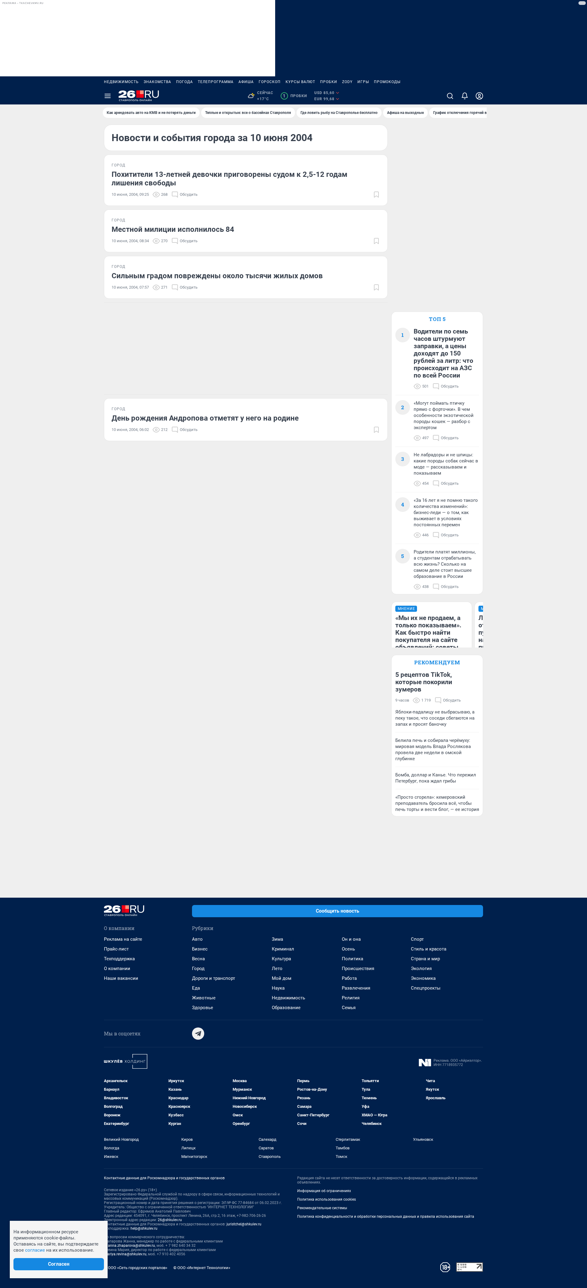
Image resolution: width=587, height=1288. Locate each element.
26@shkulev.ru (170, 1220)
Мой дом (281, 978)
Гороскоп (270, 82)
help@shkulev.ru (144, 1228)
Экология (421, 968)
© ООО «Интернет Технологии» (201, 1267)
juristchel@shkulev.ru (244, 1224)
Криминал (283, 949)
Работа (349, 978)
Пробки (328, 82)
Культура (281, 958)
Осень (348, 949)
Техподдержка (119, 958)
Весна (198, 958)
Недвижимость (121, 82)
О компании (117, 968)
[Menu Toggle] (107, 95)
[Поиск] (450, 95)
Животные (204, 998)
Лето (277, 968)
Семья (349, 1007)
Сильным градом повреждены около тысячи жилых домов (217, 276)
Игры (363, 82)
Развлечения (356, 988)
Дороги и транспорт (213, 978)
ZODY (347, 82)
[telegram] (198, 1033)
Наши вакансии (121, 978)
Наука (278, 988)
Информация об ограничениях (324, 1191)
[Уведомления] (464, 95)
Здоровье (202, 1007)
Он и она (351, 939)
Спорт (417, 939)
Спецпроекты (426, 988)
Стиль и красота (428, 949)
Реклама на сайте (123, 939)
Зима (277, 939)
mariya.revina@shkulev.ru (125, 1254)
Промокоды (387, 82)
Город (198, 968)
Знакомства (157, 82)
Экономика (423, 978)
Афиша (246, 82)
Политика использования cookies (326, 1199)
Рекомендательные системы (322, 1208)
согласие (35, 1250)
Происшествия (358, 968)
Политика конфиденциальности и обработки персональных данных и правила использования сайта (385, 1216)
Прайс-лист (116, 949)
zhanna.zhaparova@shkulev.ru (129, 1245)
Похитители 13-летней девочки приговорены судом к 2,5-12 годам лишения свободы (229, 178)
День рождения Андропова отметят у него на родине (205, 418)
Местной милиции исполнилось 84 (173, 229)
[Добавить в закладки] (376, 194)
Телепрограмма (216, 82)
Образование (286, 1007)
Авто (197, 939)
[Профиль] (479, 95)
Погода (184, 82)
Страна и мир (425, 958)
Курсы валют (300, 82)
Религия (351, 998)
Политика (352, 958)
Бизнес (200, 949)
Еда (196, 988)
